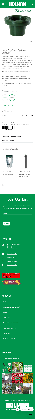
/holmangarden (11, 257)
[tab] (17, 137)
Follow (10, 358)
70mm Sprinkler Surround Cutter (8, 173)
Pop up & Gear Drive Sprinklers (21, 124)
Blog (10, 307)
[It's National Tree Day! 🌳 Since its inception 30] (7, 388)
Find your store (8, 105)
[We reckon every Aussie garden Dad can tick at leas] (28, 367)
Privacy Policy (6, 333)
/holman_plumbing (12, 261)
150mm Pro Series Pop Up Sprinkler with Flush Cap (25, 174)
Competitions (6, 317)
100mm (5, 97)
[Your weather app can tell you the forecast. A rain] (17, 388)
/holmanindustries (12, 254)
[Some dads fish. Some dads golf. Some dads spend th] (7, 367)
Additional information (11, 137)
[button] (7, 111)
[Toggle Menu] (3, 4)
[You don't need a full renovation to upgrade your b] (7, 378)
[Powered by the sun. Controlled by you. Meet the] (28, 388)
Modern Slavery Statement (10, 323)
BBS (12, 124)
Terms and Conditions (9, 338)
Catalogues (6, 312)
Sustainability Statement (9, 328)
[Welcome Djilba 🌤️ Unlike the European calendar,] (28, 378)
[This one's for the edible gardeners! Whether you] (17, 378)
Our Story (5, 302)
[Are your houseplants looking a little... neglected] (17, 367)
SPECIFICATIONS (8, 140)
